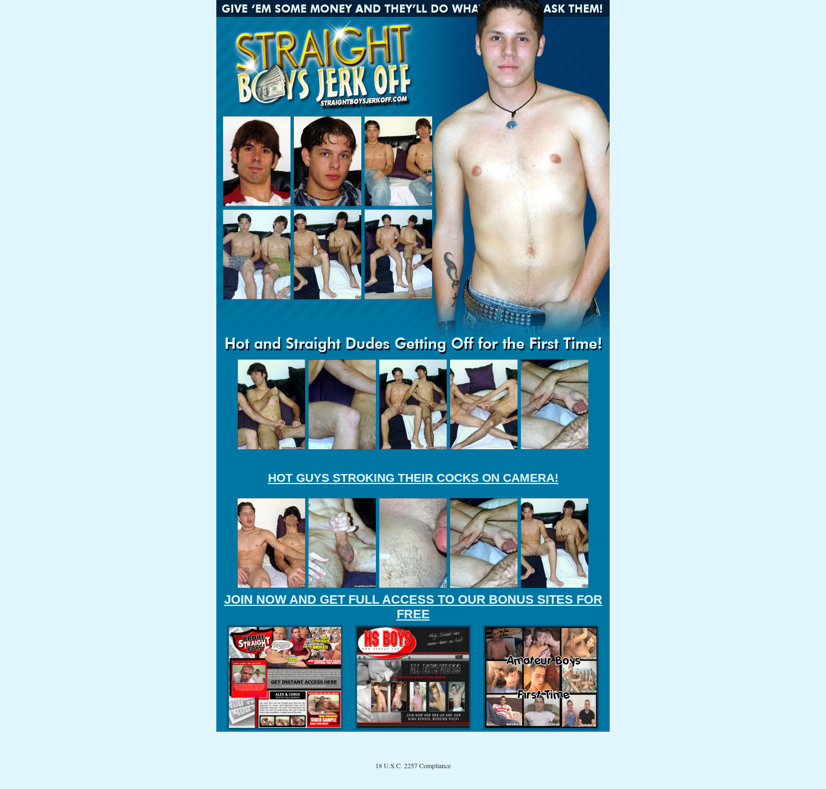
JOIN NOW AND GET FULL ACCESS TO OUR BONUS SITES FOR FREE (413, 606)
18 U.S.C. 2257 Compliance (413, 765)
